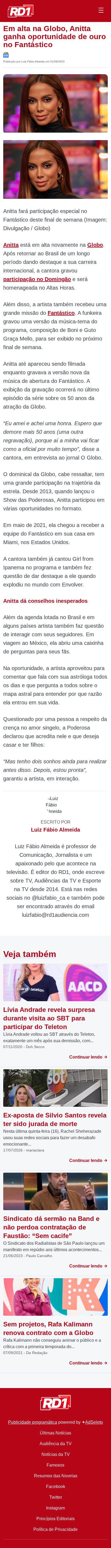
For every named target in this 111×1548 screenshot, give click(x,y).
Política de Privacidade (55, 1529)
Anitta (11, 245)
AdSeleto (94, 1422)
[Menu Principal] (101, 11)
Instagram (55, 1508)
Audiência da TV (56, 1443)
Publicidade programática (32, 1422)
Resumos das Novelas (55, 1476)
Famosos (55, 1465)
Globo (95, 245)
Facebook (55, 1486)
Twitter (55, 1497)
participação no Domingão (37, 279)
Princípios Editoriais (55, 1518)
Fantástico (61, 313)
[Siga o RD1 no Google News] (6, 54)
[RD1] (21, 10)
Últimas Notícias (55, 1433)
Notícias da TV (55, 1454)
